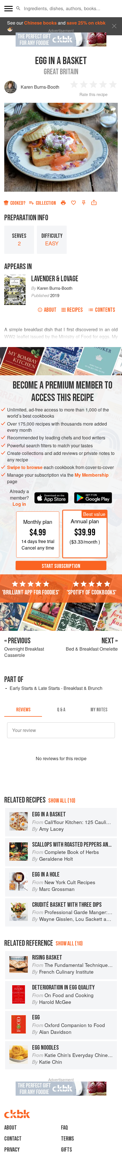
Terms (67, 1138)
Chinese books (40, 22)
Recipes (75, 309)
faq (64, 1127)
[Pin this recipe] (84, 203)
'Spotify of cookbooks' (91, 592)
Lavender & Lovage (54, 279)
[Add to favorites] (73, 203)
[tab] (23, 710)
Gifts (66, 1149)
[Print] (63, 203)
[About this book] (15, 277)
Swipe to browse (25, 467)
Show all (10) (61, 800)
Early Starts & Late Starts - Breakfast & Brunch (56, 688)
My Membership (92, 475)
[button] (18, 8)
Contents (105, 309)
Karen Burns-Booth (40, 87)
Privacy (12, 1149)
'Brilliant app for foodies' (30, 592)
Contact (13, 1138)
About (50, 309)
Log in (19, 504)
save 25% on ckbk (86, 22)
